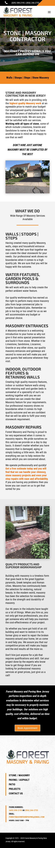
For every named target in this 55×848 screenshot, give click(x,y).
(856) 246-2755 (32, 3)
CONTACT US (16, 793)
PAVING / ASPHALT (19, 779)
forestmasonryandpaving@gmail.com (26, 817)
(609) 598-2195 (18, 3)
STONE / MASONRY (19, 775)
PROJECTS (14, 788)
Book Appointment (27, 728)
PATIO (12, 784)
